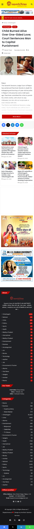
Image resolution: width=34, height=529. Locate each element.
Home (5, 22)
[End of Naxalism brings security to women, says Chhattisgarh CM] (9, 165)
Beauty (5, 380)
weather (5, 359)
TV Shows (7, 432)
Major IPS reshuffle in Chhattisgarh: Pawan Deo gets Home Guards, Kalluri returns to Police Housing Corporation (25, 175)
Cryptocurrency (9, 409)
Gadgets (5, 374)
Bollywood (7, 426)
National (5, 317)
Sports (5, 326)
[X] (16, 501)
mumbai (5, 377)
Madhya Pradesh (8, 332)
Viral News (6, 371)
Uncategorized (7, 347)
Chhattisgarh (12, 22)
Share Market (8, 412)
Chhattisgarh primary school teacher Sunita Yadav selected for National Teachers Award (24, 151)
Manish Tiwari (8, 50)
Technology (6, 356)
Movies (5, 353)
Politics (5, 323)
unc (4, 350)
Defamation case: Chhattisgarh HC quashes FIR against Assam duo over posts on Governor (8, 150)
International (6, 335)
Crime (14, 27)
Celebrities (7, 429)
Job (4, 362)
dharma (5, 368)
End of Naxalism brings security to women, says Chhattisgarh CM (8, 174)
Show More (16, 116)
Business (5, 344)
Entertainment (7, 341)
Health (5, 329)
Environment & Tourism (10, 365)
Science (6, 473)
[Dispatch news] (17, 4)
